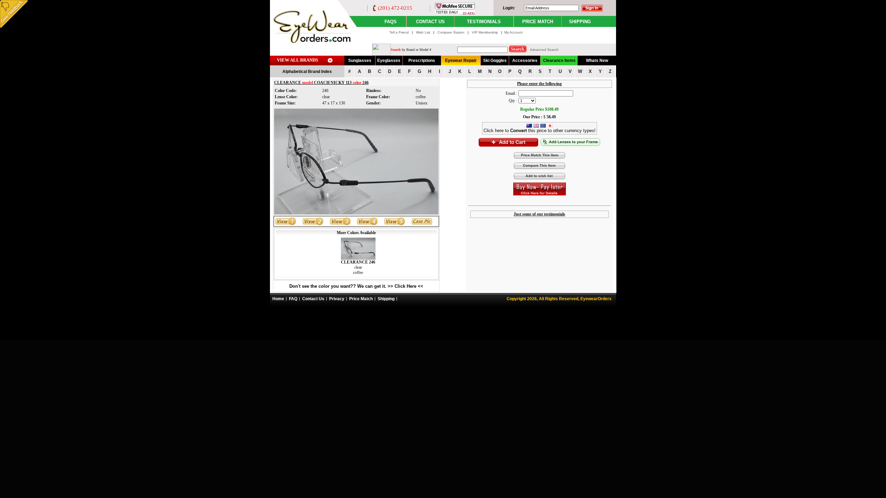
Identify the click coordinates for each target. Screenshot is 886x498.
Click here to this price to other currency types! (539, 130)
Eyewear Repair (461, 60)
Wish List (423, 32)
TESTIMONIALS (484, 21)
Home (278, 298)
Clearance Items (559, 60)
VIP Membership (485, 32)
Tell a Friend (399, 32)
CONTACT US (430, 21)
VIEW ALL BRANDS (297, 60)
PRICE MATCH (537, 21)
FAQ (293, 298)
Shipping (386, 298)
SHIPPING (580, 21)
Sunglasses (359, 60)
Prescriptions (421, 60)
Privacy (336, 298)
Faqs (391, 21)
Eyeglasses (388, 60)
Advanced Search (544, 50)
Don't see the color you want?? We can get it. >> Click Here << (356, 286)
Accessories (524, 60)
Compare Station (451, 32)
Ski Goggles (495, 60)
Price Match (361, 298)
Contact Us (313, 298)
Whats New (597, 60)
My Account (513, 32)
